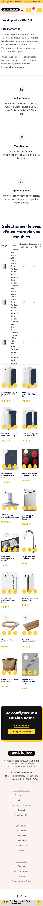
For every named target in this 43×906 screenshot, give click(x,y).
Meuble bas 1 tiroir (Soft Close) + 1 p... (9, 435)
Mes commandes (21, 845)
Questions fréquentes (21, 805)
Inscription (21, 830)
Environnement (22, 795)
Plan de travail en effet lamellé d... (29, 641)
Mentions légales (21, 871)
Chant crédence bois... (8, 641)
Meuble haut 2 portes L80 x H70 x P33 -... (9, 475)
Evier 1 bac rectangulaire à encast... (7, 558)
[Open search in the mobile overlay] (22, 10)
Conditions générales (21, 881)
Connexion (21, 835)
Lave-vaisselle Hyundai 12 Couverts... (27, 517)
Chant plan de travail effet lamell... (10, 681)
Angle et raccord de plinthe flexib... (30, 599)
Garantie (21, 866)
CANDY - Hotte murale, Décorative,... (10, 516)
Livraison (21, 876)
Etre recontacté (21, 725)
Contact (21, 850)
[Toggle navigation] (39, 10)
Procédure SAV (21, 815)
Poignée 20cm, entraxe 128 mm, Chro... (28, 681)
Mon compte (22, 840)
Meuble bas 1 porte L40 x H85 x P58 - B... (9, 394)
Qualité (21, 800)
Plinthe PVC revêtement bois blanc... (8, 600)
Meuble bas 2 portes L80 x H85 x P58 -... (30, 435)
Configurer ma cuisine (21, 731)
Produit (21, 810)
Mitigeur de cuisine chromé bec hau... (29, 558)
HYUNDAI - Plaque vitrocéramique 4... (29, 475)
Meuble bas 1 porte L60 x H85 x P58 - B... (29, 394)
